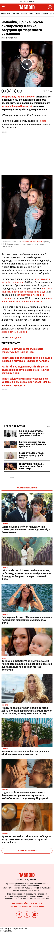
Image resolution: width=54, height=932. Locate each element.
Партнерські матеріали (20, 907)
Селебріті (5, 14)
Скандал (15, 14)
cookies (23, 928)
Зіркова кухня (41, 14)
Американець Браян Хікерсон (18, 96)
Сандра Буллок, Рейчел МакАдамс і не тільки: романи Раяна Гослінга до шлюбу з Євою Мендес (26, 529)
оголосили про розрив (33, 241)
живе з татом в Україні (14, 331)
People (42, 120)
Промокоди (38, 907)
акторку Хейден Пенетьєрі (17, 106)
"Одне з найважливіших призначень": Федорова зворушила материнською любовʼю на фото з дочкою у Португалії (25, 795)
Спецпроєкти (36, 903)
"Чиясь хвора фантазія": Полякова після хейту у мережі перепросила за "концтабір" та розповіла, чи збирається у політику (27, 710)
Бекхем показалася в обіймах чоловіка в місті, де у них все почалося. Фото (25, 753)
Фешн (24, 14)
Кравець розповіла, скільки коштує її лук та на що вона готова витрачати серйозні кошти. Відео (26, 839)
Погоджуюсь (6, 931)
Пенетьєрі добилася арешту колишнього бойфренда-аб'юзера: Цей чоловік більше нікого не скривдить (26, 382)
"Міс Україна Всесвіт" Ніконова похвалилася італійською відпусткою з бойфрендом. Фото (27, 620)
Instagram (15, 337)
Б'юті (31, 14)
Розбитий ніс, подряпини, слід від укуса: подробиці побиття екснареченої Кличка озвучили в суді (25, 370)
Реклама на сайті (20, 903)
